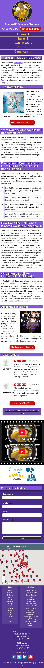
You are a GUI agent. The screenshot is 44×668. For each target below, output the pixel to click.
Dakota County (31, 601)
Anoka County (31, 591)
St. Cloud (10, 614)
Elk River (10, 601)
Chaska (9, 597)
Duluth (10, 599)
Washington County (31, 617)
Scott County (31, 610)
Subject (5, 511)
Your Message (7, 519)
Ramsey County (31, 608)
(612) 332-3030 (30, 28)
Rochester (10, 608)
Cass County (31, 597)
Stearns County (31, 614)
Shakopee (10, 610)
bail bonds (18, 63)
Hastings (10, 604)
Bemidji (10, 593)
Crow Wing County (31, 599)
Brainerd (10, 595)
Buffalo (10, 621)
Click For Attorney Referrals (22, 347)
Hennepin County (31, 604)
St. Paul (4, 283)
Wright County (31, 619)
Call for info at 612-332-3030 (22, 122)
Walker (10, 619)
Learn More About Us (22, 403)
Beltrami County (31, 593)
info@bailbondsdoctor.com (22, 652)
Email (7, 503)
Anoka (10, 591)
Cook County (31, 625)
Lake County (31, 623)
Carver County (31, 595)
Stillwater (10, 617)
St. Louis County (30, 621)
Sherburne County (31, 612)
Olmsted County (31, 606)
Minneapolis (10, 606)
